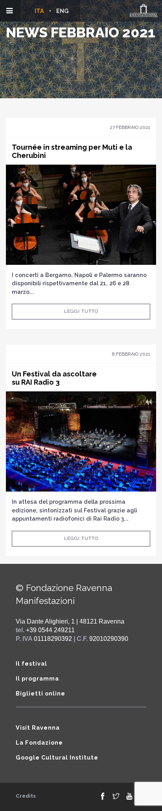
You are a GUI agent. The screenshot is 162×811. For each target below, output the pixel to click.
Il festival (31, 663)
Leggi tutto (81, 311)
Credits (26, 796)
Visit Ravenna (38, 727)
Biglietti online (40, 693)
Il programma (37, 678)
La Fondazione (39, 742)
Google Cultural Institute (57, 757)
